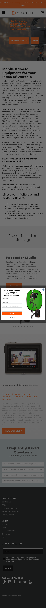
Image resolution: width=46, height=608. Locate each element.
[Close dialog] (43, 289)
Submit (12, 313)
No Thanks (12, 317)
